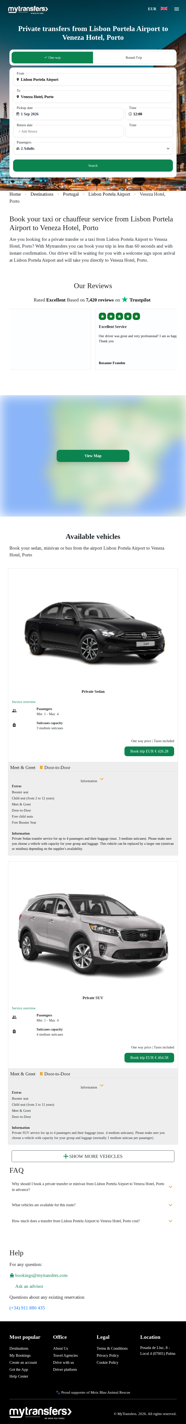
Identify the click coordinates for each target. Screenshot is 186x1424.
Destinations (18, 1348)
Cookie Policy (107, 1362)
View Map (93, 456)
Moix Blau (99, 1392)
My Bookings (20, 1355)
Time (132, 108)
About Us (60, 1348)
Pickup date (25, 108)
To (18, 90)
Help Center (18, 1376)
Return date (24, 125)
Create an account (23, 1362)
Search (93, 166)
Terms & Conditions (112, 1348)
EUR (152, 9)
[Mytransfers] (28, 9)
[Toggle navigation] (177, 10)
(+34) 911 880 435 (27, 1307)
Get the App (18, 1369)
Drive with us (63, 1362)
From (20, 73)
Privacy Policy (108, 1355)
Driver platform (65, 1369)
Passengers (24, 142)
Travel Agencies (65, 1355)
